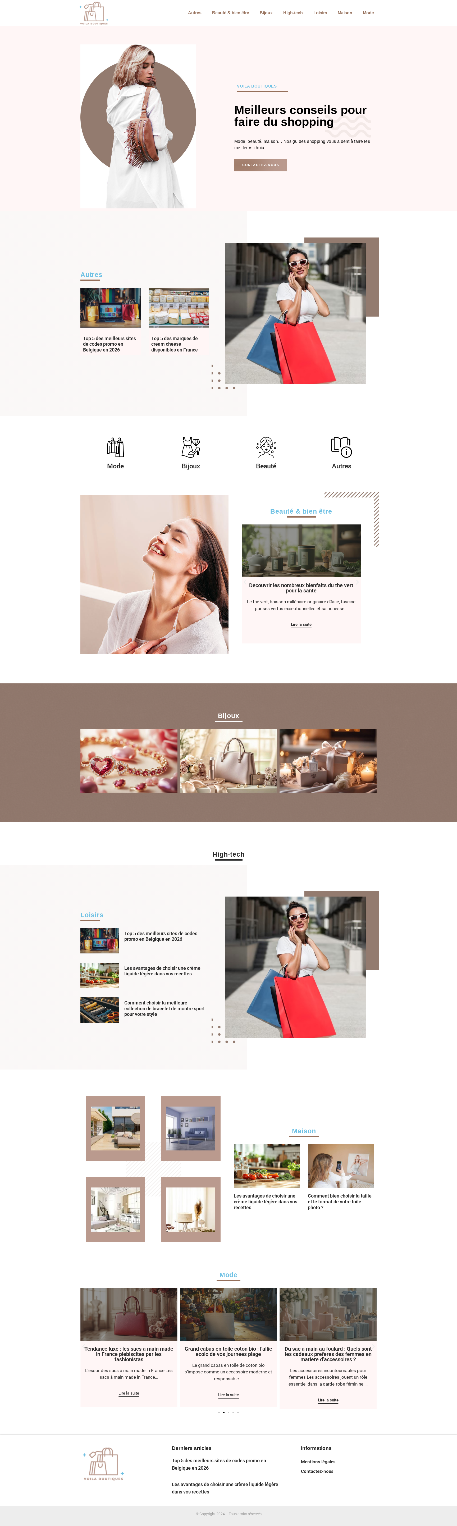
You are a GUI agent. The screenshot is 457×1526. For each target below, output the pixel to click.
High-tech (293, 13)
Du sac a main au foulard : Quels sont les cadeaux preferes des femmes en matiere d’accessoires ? (228, 1354)
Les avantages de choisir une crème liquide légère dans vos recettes (162, 971)
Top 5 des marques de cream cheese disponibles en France (174, 344)
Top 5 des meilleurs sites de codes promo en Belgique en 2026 (109, 344)
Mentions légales (318, 1461)
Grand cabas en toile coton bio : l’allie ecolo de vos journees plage (129, 1351)
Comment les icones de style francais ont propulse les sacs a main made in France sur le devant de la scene (328, 1354)
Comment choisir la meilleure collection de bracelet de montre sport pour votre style (164, 1008)
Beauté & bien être (230, 13)
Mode (368, 13)
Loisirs (320, 13)
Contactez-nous (317, 1471)
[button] (245, 582)
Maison (345, 13)
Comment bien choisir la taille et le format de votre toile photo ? (340, 1201)
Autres (195, 13)
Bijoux (266, 13)
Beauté (266, 466)
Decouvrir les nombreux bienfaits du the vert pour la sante (301, 588)
